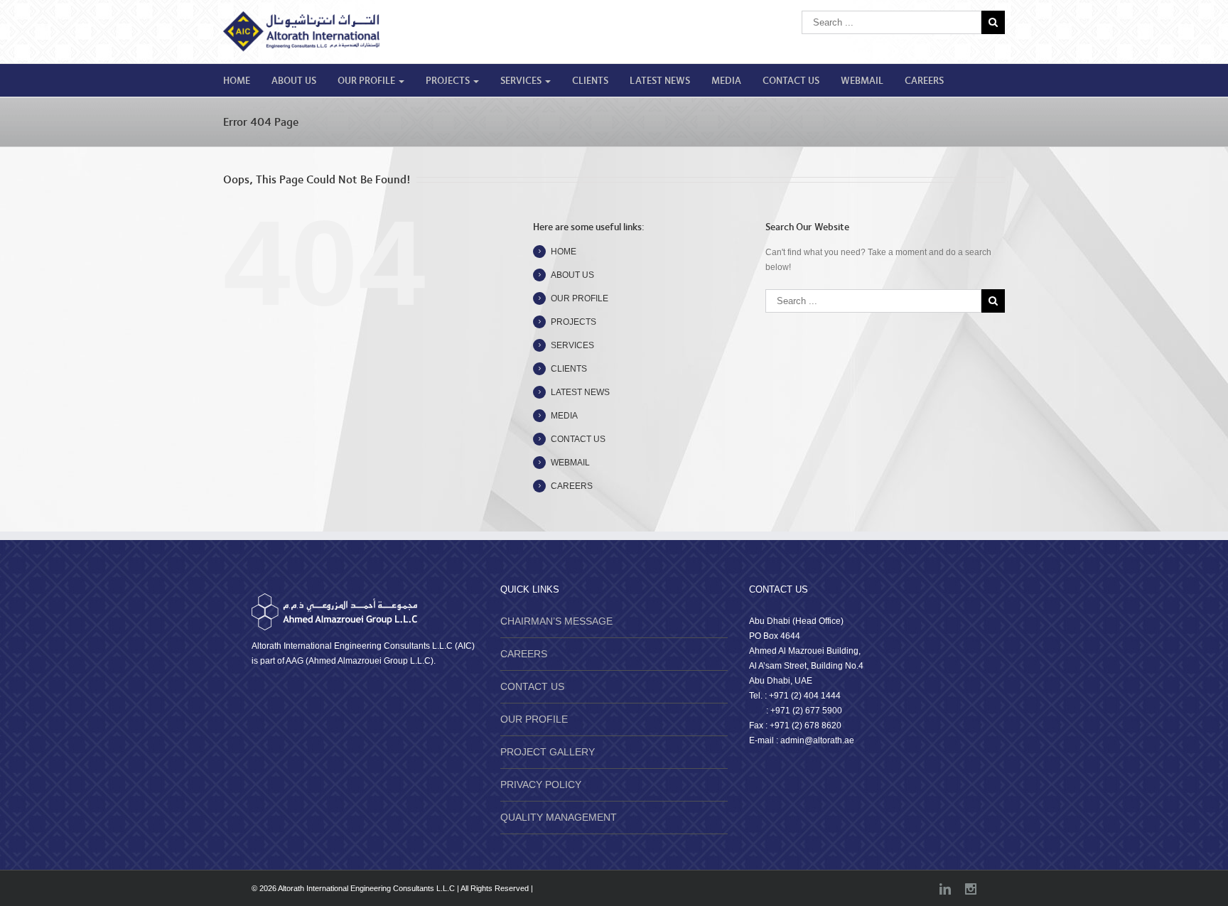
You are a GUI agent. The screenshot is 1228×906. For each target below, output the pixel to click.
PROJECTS (449, 81)
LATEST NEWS (660, 81)
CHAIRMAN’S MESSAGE (556, 621)
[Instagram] (970, 889)
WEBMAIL (862, 81)
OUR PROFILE (367, 81)
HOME (236, 81)
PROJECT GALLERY (547, 751)
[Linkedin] (945, 889)
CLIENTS (590, 81)
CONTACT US (791, 81)
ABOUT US (293, 81)
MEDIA (726, 81)
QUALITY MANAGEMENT (558, 817)
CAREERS (924, 81)
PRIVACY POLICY (540, 784)
